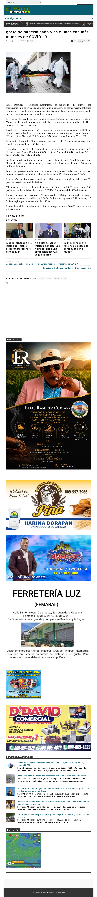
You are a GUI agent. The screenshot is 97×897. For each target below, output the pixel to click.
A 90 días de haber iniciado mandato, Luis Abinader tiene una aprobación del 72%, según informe (47, 248)
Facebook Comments (59, 278)
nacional (16, 41)
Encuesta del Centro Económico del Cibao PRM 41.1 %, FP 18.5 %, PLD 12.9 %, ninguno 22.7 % (50, 763)
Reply (9, 41)
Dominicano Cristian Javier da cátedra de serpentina (67, 268)
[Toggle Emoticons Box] (7, 283)
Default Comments (45, 278)
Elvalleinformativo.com (47, 892)
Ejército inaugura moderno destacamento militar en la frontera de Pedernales (52, 775)
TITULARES (12, 24)
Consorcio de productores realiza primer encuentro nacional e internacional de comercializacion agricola (52, 802)
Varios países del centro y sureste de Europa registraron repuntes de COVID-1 (42, 264)
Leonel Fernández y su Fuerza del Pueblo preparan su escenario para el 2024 (19, 247)
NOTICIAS (22, 41)
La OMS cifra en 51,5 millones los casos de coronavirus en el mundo (76, 247)
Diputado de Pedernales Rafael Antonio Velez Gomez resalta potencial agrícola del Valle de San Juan (40, 24)
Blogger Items (61, 892)
